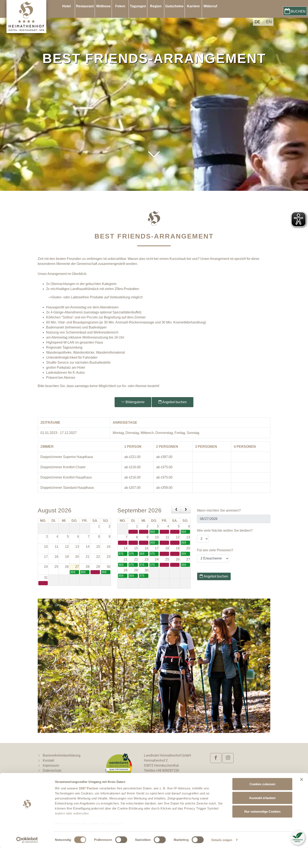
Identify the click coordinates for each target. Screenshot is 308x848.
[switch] (121, 839)
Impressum (51, 765)
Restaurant (85, 6)
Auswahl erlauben (262, 797)
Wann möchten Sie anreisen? (219, 510)
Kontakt (48, 760)
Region (156, 6)
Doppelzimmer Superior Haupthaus (66, 457)
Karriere (193, 6)
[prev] (176, 509)
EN (269, 21)
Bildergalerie (135, 402)
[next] (186, 509)
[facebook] (215, 758)
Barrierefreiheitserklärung (61, 755)
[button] (154, 165)
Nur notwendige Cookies (262, 811)
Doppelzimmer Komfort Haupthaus (66, 477)
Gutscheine (174, 6)
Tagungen (138, 6)
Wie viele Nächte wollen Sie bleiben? (225, 530)
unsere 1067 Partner (82, 788)
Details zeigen (221, 840)
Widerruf (210, 6)
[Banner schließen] (301, 779)
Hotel (66, 6)
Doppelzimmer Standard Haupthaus (67, 487)
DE (257, 21)
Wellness (103, 6)
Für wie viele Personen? (215, 550)
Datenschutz (52, 770)
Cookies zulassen (262, 784)
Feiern (120, 6)
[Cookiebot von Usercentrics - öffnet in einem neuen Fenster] (27, 840)
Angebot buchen (174, 402)
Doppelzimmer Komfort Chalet (62, 467)
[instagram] (228, 758)
